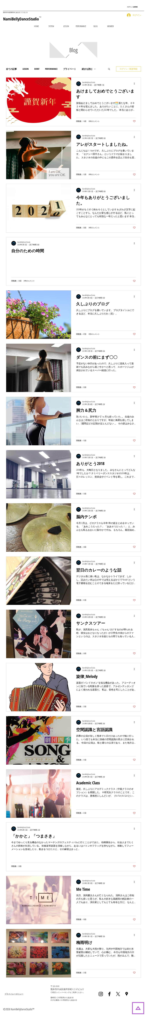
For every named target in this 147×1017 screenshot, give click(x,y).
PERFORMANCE (51, 69)
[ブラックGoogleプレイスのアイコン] (126, 994)
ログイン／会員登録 (132, 7)
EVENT (36, 69)
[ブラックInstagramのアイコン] (101, 994)
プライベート (69, 69)
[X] (118, 994)
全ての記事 (11, 69)
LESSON (26, 69)
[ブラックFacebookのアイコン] (109, 994)
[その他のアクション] (135, 83)
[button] (66, 26)
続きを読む (87, 69)
